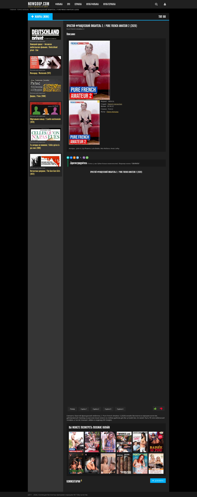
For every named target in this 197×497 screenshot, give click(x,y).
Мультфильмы (92, 4)
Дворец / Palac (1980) (38, 96)
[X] (80, 157)
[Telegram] (77, 157)
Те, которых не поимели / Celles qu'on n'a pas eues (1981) (44, 147)
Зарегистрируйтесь (78, 163)
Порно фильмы (112, 112)
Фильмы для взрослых (37, 41)
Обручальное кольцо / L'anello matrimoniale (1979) (45, 121)
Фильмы (59, 4)
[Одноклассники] (74, 157)
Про (68, 4)
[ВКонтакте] (71, 157)
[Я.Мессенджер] (68, 157)
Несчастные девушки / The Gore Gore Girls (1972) (45, 172)
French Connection (115, 104)
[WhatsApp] (87, 157)
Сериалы (78, 4)
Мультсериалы (109, 4)
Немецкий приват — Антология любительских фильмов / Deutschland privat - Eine (43, 47)
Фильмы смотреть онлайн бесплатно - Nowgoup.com (39, 4)
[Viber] (84, 157)
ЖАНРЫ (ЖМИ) (42, 17)
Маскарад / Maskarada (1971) (40, 73)
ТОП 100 (162, 17)
